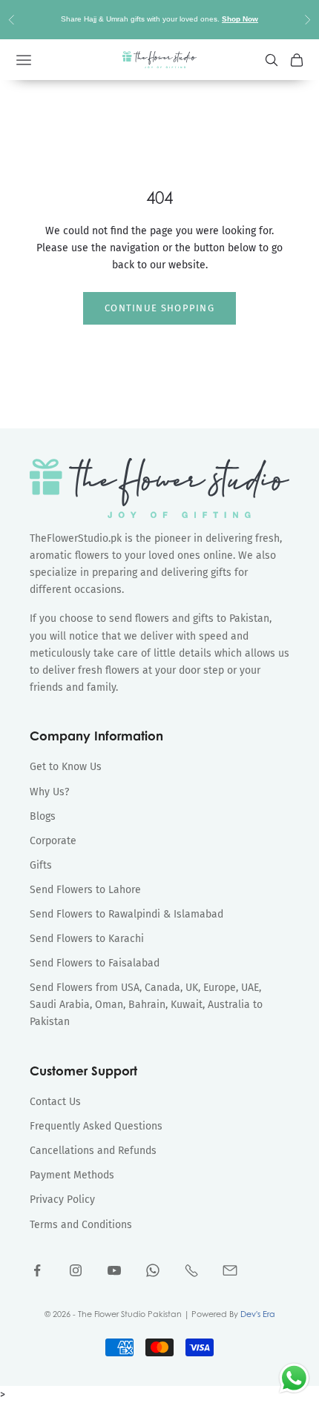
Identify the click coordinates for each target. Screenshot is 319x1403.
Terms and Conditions (81, 1224)
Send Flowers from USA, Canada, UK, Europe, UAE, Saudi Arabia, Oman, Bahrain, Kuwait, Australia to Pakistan (146, 1004)
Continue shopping (159, 308)
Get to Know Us (66, 766)
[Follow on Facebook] (37, 1270)
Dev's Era (257, 1314)
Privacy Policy (62, 1199)
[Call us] (191, 1270)
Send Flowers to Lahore (85, 889)
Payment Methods (72, 1175)
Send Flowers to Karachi (87, 938)
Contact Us (55, 1101)
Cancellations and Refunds (93, 1150)
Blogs (43, 816)
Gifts (41, 865)
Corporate (53, 841)
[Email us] (230, 1270)
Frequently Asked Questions (96, 1126)
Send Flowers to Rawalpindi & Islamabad (126, 914)
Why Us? (49, 792)
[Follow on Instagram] (75, 1270)
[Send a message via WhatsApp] (294, 1378)
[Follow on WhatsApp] (152, 1270)
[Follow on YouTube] (114, 1270)
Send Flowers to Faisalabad (95, 963)
